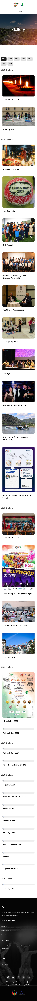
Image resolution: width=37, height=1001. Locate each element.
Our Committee (6, 930)
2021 (29, 59)
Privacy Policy (10, 982)
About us (4, 926)
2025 (3, 59)
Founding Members (7, 935)
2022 (23, 59)
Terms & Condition (21, 982)
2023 (16, 59)
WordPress (28, 985)
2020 (3, 63)
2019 (10, 63)
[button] (18, 12)
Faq (29, 982)
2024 (10, 59)
